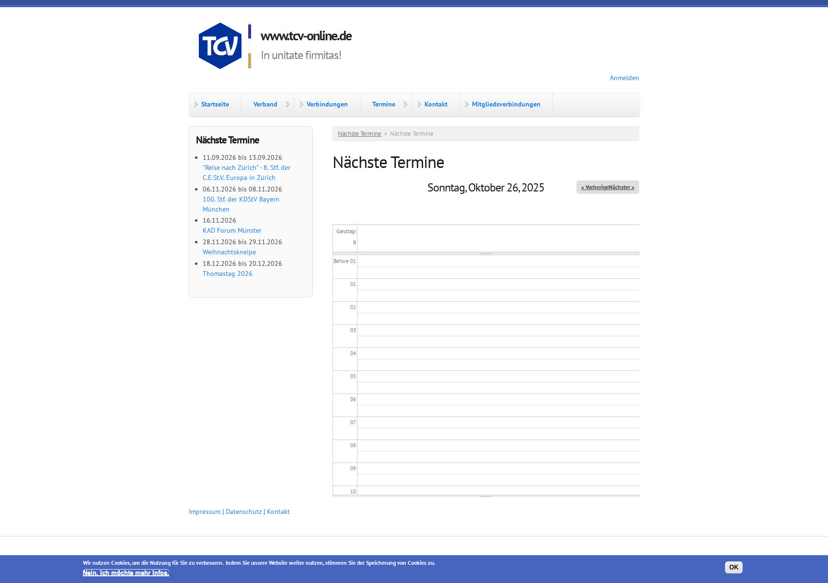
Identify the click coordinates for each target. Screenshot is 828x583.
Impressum (204, 511)
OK (733, 567)
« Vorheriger (595, 186)
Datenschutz (244, 511)
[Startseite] (225, 47)
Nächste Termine (359, 134)
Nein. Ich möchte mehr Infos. (126, 572)
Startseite (215, 104)
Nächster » (621, 186)
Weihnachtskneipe (229, 252)
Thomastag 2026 (228, 273)
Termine (383, 104)
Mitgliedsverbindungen (506, 104)
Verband (265, 104)
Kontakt (436, 104)
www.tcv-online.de (306, 35)
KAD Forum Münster (232, 230)
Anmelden (624, 77)
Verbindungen (327, 104)
